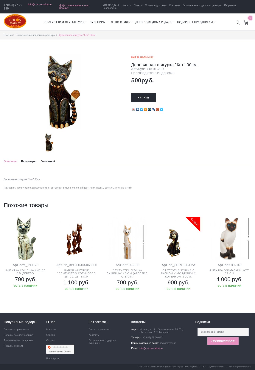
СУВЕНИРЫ (97, 22)
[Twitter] (142, 108)
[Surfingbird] (161, 108)
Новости (126, 5)
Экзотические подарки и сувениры (202, 5)
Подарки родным (13, 345)
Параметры (28, 161)
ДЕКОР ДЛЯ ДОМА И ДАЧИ (153, 22)
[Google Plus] (157, 108)
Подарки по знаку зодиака (18, 335)
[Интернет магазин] (15, 28)
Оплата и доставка (156, 5)
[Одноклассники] (146, 108)
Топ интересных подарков (18, 340)
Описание (10, 161)
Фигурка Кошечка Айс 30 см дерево (25, 272)
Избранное (230, 5)
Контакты (174, 5)
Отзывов (48, 161)
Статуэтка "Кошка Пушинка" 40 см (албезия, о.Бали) (127, 273)
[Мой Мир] (150, 108)
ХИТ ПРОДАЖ (110, 5)
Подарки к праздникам (195, 22)
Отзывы (50, 340)
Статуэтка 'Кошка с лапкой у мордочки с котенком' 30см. (178, 273)
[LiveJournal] (154, 108)
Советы (138, 5)
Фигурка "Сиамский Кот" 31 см (229, 272)
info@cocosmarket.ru (40, 4)
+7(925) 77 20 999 (152, 337)
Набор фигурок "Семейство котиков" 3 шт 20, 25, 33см (76, 273)
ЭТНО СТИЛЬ (120, 22)
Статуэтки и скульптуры (64, 22)
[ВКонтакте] (138, 108)
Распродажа (109, 8)
